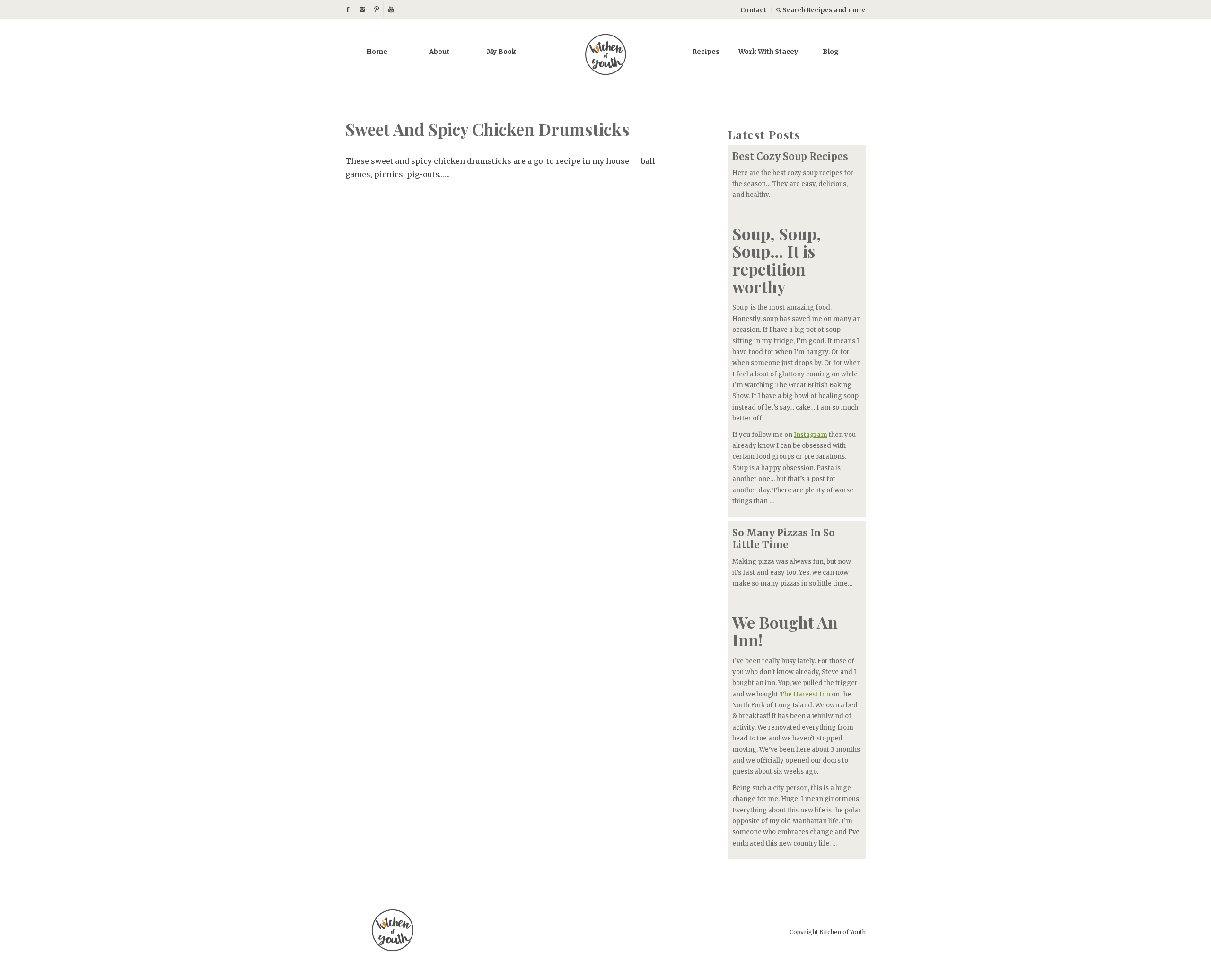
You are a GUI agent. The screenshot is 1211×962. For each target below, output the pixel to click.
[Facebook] (348, 9)
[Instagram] (362, 9)
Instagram (810, 435)
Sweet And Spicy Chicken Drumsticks (487, 129)
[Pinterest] (376, 9)
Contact (753, 10)
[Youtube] (391, 9)
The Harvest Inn (805, 694)
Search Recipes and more (823, 10)
